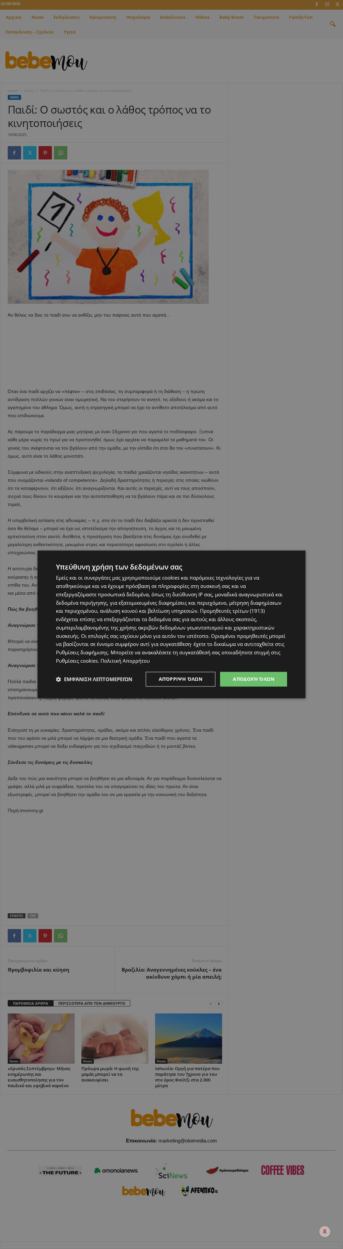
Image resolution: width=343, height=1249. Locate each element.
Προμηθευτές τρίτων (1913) (232, 611)
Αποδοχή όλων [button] (253, 679)
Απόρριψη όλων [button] (180, 679)
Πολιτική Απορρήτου (125, 660)
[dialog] (171, 624)
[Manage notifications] (325, 1231)
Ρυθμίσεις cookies (77, 660)
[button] (94, 679)
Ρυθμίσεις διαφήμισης (82, 652)
